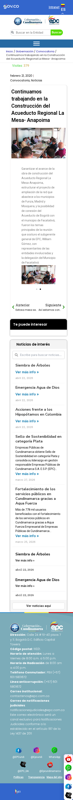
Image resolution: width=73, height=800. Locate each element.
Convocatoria (20, 80)
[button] (26, 275)
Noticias (36, 80)
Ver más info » (27, 372)
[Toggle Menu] (36, 43)
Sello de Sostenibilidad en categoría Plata (38, 439)
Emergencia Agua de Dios (37, 387)
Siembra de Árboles (32, 365)
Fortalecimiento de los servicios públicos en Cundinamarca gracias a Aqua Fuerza (35, 496)
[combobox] (30, 32)
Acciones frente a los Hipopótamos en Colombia (38, 412)
